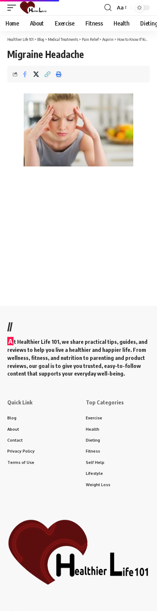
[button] (13, 7)
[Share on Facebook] (25, 74)
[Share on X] (36, 74)
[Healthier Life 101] (33, 7)
